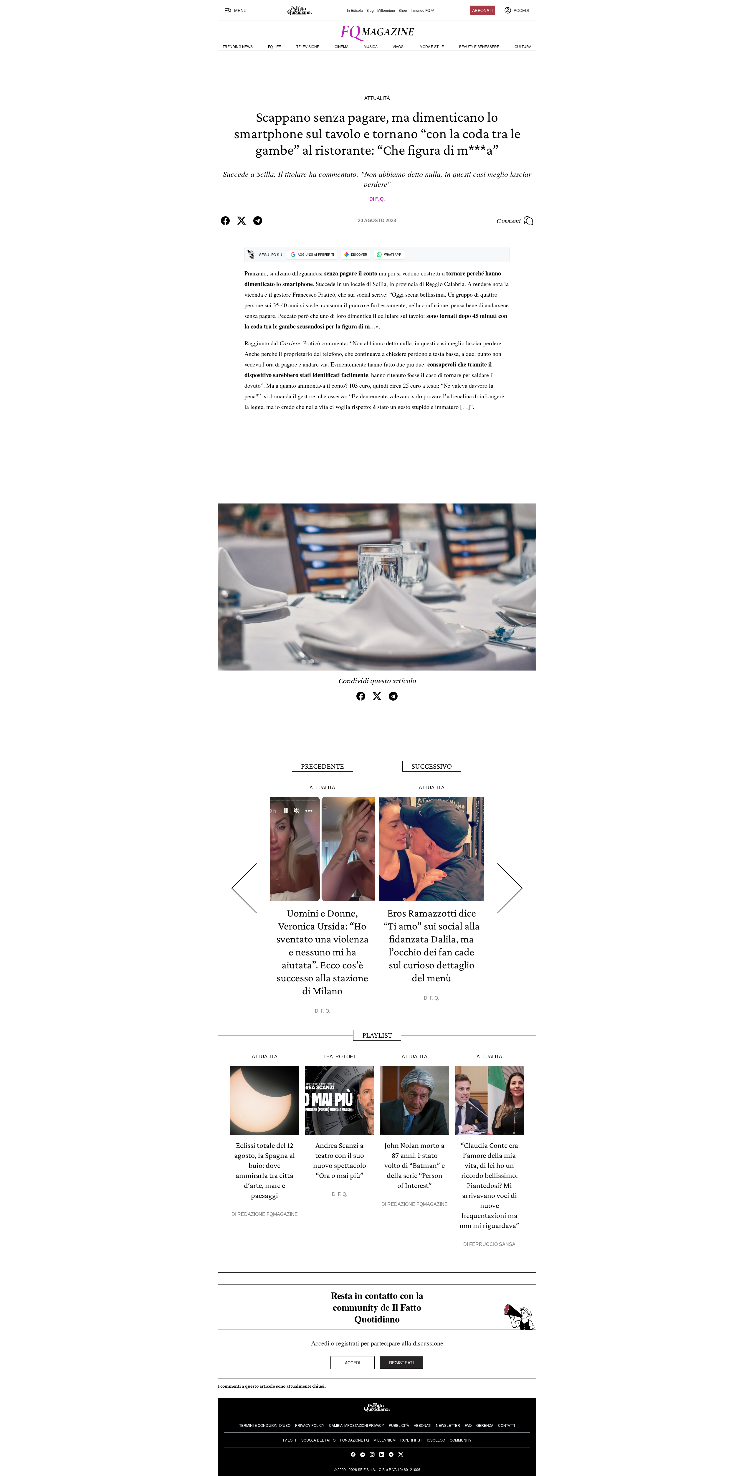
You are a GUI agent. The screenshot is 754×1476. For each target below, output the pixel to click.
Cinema (341, 47)
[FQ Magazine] (377, 32)
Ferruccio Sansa (492, 1244)
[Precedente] (244, 888)
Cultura (523, 47)
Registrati (401, 1363)
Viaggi (398, 47)
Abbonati (482, 10)
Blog (370, 10)
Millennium (386, 10)
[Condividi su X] (241, 220)
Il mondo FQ (420, 10)
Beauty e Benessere (479, 47)
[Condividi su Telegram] (257, 220)
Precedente (322, 766)
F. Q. (380, 199)
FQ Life (274, 47)
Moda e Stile (432, 47)
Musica (371, 47)
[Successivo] (510, 888)
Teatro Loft (339, 1056)
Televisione (307, 47)
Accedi (353, 1363)
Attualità (377, 98)
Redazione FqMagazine (267, 1214)
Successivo (431, 766)
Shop (403, 10)
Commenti (509, 220)
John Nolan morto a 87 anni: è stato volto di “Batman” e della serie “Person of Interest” (414, 1165)
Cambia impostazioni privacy (356, 1425)
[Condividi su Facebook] (225, 220)
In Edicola (355, 10)
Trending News (238, 47)
